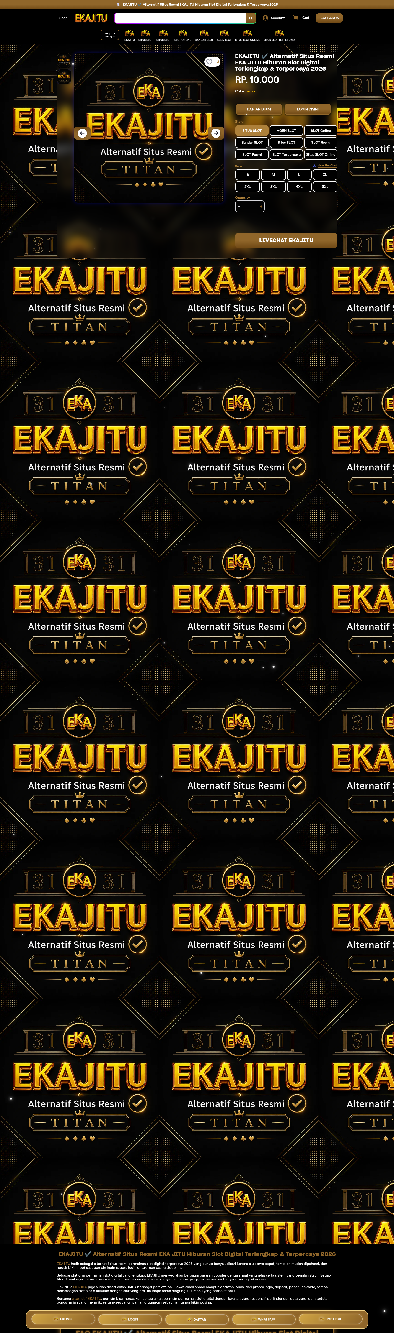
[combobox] (180, 18)
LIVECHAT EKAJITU (286, 240)
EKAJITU (63, 1264)
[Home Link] (91, 18)
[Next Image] (216, 133)
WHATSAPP (267, 1318)
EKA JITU (80, 1287)
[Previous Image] (82, 133)
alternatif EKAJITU (86, 1298)
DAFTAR (200, 1319)
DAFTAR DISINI (259, 109)
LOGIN (133, 1319)
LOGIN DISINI (308, 109)
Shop (63, 18)
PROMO (66, 1319)
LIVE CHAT (334, 1318)
